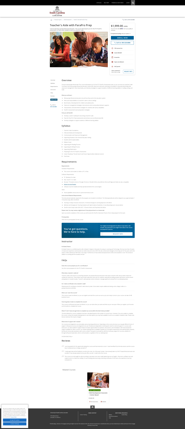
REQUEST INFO (128, 71)
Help (110, 418)
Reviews (52, 96)
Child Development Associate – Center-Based (98, 394)
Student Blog (124, 414)
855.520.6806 (53, 106)
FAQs (52, 93)
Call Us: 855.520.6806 (128, 19)
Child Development (68, 19)
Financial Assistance (113, 416)
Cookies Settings (14, 423)
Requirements (54, 86)
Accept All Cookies (14, 420)
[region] (14, 416)
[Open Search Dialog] (133, 2)
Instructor (53, 89)
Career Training (83, 414)
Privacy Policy (95, 425)
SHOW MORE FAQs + (67, 336)
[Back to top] (92, 412)
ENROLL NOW (122, 38)
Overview (53, 80)
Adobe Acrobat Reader (70, 184)
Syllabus (53, 83)
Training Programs (58, 19)
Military (110, 414)
